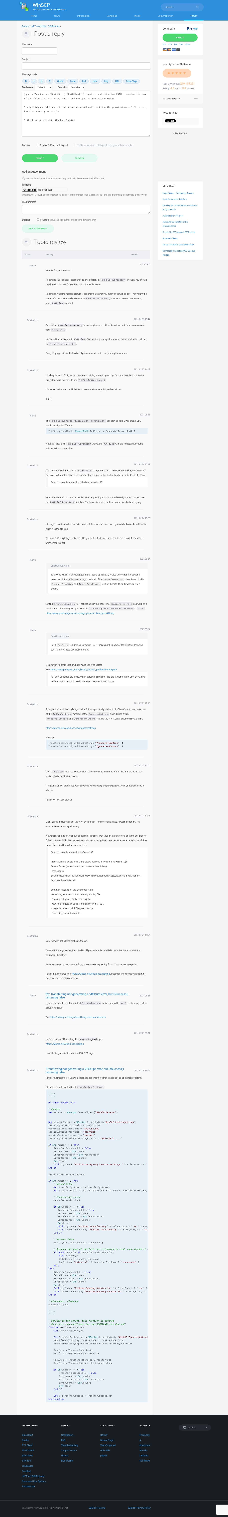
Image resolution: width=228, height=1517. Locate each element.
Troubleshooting (69, 1445)
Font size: (63, 87)
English (192, 1427)
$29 (170, 44)
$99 (181, 44)
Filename (26, 184)
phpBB (103, 1455)
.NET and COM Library (33, 1476)
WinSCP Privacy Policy (139, 1507)
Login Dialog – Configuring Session (178, 193)
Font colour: (28, 87)
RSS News (145, 1460)
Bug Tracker (67, 1460)
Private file (68, 219)
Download (112, 15)
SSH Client (27, 1455)
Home (34, 15)
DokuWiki (105, 1450)
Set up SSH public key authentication (178, 244)
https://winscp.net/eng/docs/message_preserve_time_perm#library (80, 613)
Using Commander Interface (175, 199)
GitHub (103, 1434)
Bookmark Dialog (170, 238)
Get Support (67, 1434)
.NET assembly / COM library (45, 26)
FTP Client (27, 1445)
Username (27, 44)
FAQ (63, 1440)
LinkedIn (144, 1455)
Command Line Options (34, 1481)
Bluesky (143, 1450)
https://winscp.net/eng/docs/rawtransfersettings (71, 728)
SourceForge (106, 1440)
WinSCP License (97, 1507)
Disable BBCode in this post (54, 145)
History (64, 1455)
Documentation (165, 15)
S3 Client (26, 1460)
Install (137, 15)
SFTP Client (28, 1450)
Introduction (83, 15)
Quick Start (27, 1434)
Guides (25, 1440)
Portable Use (28, 1486)
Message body (29, 74)
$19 (164, 44)
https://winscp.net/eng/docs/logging (91, 973)
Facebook (145, 1434)
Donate (180, 37)
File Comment (29, 201)
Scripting (26, 1471)
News (57, 15)
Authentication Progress (173, 215)
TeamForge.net (108, 1445)
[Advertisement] (180, 156)
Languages (27, 1465)
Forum (193, 15)
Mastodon (145, 1445)
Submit (40, 158)
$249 (187, 44)
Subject (26, 59)
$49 (175, 44)
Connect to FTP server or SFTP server (179, 232)
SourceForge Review (171, 98)
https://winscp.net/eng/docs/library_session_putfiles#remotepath (83, 669)
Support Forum (69, 1450)
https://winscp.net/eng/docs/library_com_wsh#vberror (78, 1017)
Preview (79, 158)
